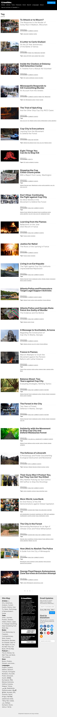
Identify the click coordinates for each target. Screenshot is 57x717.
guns (46, 491)
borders (41, 78)
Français (5, 671)
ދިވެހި (3, 703)
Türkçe (10, 686)
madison (31, 34)
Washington (35, 185)
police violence (39, 369)
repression (52, 279)
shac (26, 539)
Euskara (10, 684)
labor (44, 369)
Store (24, 5)
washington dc (39, 514)
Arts (29, 464)
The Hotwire (6, 657)
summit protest (31, 515)
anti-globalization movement (27, 514)
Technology (12, 609)
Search (29, 5)
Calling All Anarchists (35, 439)
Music (9, 622)
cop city (52, 185)
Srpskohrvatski (7, 690)
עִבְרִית (4, 696)
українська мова (7, 699)
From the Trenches (34, 52)
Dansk (10, 694)
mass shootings (40, 491)
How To (30, 159)
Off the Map (10, 649)
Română (9, 692)
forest (25, 212)
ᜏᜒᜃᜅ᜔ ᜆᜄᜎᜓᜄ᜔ (6, 707)
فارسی (4, 688)
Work (21, 371)
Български (5, 680)
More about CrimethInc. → (30, 631)
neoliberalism (23, 515)
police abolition (52, 120)
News (40, 297)
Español (10, 667)
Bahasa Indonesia (7, 682)
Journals (9, 617)
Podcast (5, 651)
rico (28, 120)
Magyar (4, 686)
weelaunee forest (45, 214)
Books (3, 5)
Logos (14, 622)
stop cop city (23, 120)
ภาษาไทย (9, 696)
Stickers (10, 619)
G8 (28, 56)
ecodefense (44, 212)
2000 (45, 514)
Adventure (31, 510)
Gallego (7, 703)
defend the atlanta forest (30, 142)
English (4, 667)
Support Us (51, 2)
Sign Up (52, 612)
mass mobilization (40, 515)
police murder (35, 443)
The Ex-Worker (7, 653)
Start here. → (31, 642)
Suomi (4, 678)
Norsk (11, 705)
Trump (37, 99)
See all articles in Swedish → (10, 7)
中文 (11, 680)
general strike (50, 369)
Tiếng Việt (5, 701)
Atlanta (32, 120)
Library (8, 5)
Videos (4, 622)
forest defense (47, 300)
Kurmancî (5, 705)
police (35, 34)
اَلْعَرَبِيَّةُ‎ (14, 690)
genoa (25, 56)
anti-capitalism (51, 514)
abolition (32, 561)
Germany (25, 467)
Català (12, 701)
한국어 (4, 692)
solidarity (31, 162)
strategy (29, 280)
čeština (4, 684)
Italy (40, 56)
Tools (13, 5)
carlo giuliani (34, 56)
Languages (35, 5)
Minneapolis (29, 99)
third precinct (47, 561)
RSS (8, 601)
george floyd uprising (25, 563)
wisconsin (26, 34)
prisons (37, 78)
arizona (29, 344)
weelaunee (35, 279)
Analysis (30, 139)
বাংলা (14, 692)
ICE (24, 78)
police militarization (42, 120)
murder (41, 99)
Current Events (33, 30)
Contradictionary (7, 636)
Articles (4, 601)
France (25, 236)
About (42, 5)
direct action (23, 280)
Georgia (26, 185)
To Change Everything (9, 624)
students (29, 491)
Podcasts (18, 5)
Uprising (33, 236)
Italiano (4, 669)
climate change (46, 279)
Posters (4, 619)
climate (39, 467)
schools (34, 491)
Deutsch (10, 669)
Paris (25, 369)
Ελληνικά (10, 676)
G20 (30, 56)
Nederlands (10, 688)
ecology (29, 369)
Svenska (5, 694)
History (42, 52)
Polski (4, 676)
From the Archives (41, 510)
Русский (11, 674)
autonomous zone (38, 582)
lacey (30, 185)
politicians (31, 78)
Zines (4, 617)
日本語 (9, 678)
